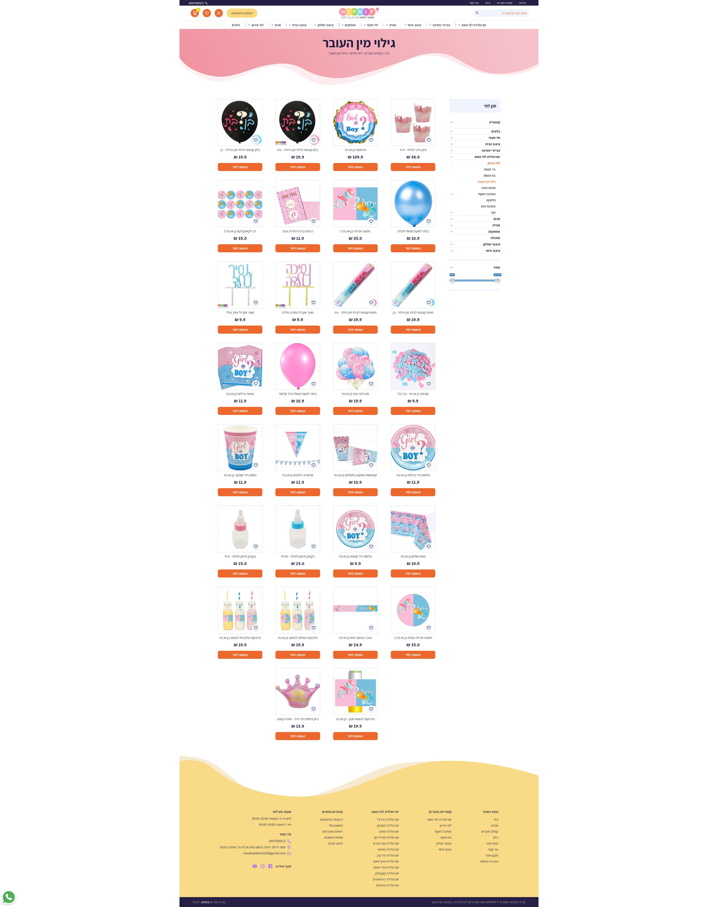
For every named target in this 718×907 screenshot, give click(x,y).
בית (387, 53)
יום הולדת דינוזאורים (386, 879)
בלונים (495, 131)
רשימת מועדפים (333, 831)
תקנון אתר (491, 855)
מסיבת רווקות (486, 194)
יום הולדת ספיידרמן (386, 837)
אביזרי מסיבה (491, 150)
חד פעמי (494, 137)
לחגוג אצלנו (335, 843)
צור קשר (474, 3)
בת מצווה (489, 175)
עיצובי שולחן (491, 244)
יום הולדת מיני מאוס (386, 867)
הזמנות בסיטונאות (331, 819)
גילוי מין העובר (486, 181)
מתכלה (495, 238)
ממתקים (494, 231)
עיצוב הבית (492, 144)
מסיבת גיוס (488, 206)
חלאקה (490, 200)
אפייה (496, 225)
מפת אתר (492, 843)
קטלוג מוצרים (504, 3)
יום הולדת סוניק (389, 831)
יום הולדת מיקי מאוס (386, 861)
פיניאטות (446, 837)
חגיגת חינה (488, 188)
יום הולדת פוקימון (388, 825)
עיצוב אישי (493, 250)
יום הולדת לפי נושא (487, 157)
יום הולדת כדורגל (388, 819)
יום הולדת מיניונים (387, 885)
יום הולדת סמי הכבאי (386, 843)
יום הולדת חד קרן (388, 855)
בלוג (487, 3)
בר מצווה (489, 169)
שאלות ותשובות (333, 837)
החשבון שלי (336, 825)
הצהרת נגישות (489, 861)
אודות (522, 3)
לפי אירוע (356, 53)
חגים (497, 219)
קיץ (493, 212)
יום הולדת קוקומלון (387, 873)
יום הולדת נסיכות (388, 849)
